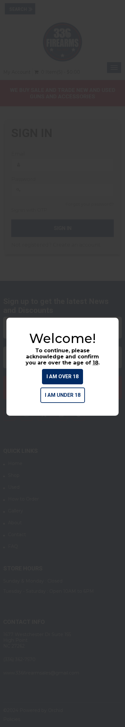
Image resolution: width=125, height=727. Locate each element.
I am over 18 (62, 376)
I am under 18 (62, 395)
